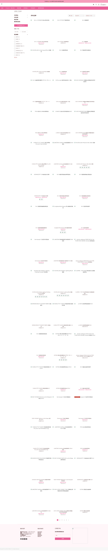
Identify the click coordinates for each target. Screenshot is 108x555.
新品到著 (19, 8)
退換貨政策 (40, 535)
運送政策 (39, 534)
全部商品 (15, 11)
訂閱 (63, 538)
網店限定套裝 (41, 8)
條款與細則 (40, 531)
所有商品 (25, 8)
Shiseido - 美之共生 (10, 8)
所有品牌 (33, 8)
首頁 (2, 8)
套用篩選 (21, 25)
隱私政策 (39, 533)
